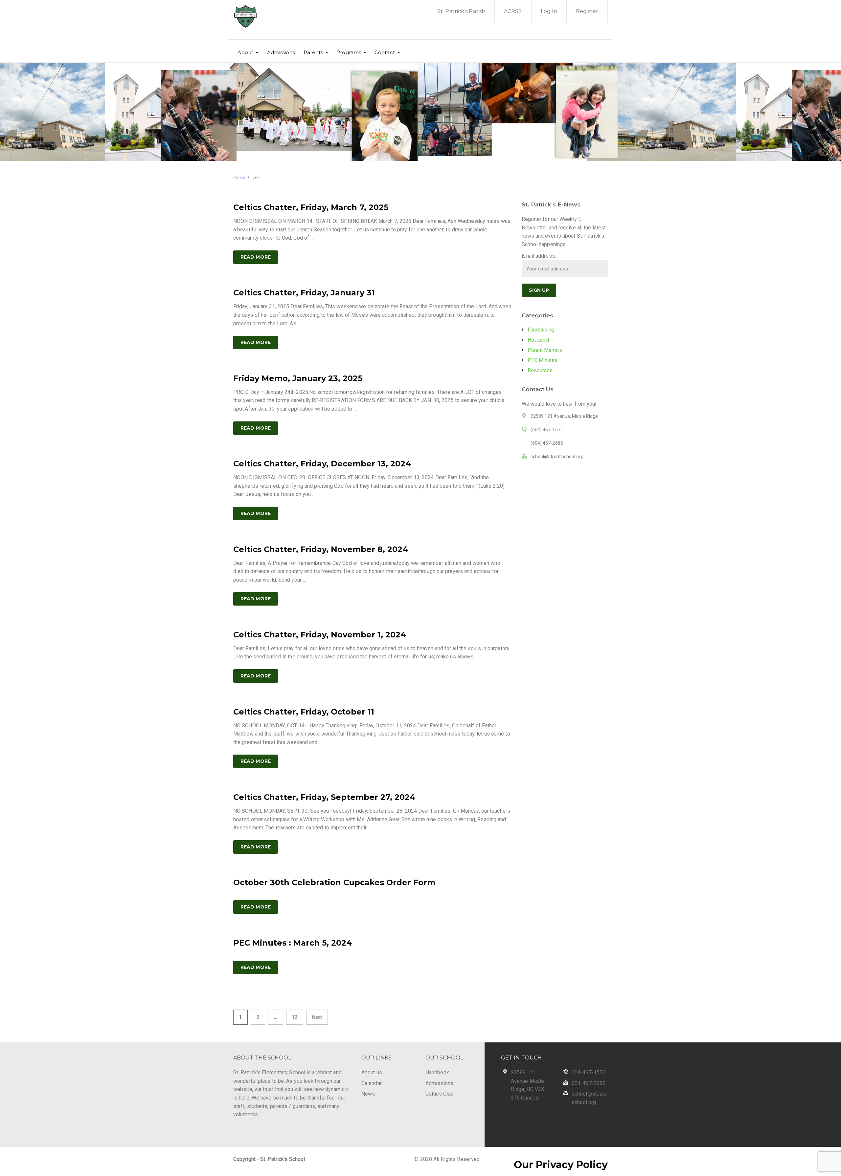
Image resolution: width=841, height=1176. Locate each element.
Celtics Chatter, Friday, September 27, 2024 (324, 797)
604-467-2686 (588, 1083)
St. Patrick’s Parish (461, 11)
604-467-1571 (588, 1072)
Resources (540, 370)
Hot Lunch (539, 340)
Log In (549, 11)
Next (317, 1017)
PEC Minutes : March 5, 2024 (292, 943)
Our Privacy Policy (561, 1165)
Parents (313, 52)
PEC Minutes (543, 360)
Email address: (539, 256)
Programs (348, 52)
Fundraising (541, 330)
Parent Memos (545, 350)
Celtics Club (439, 1094)
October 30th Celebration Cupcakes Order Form (334, 882)
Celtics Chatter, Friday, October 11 (303, 711)
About (246, 52)
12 (294, 1017)
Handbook (437, 1072)
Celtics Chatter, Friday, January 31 (304, 292)
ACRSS (513, 11)
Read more (255, 257)
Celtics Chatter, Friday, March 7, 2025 (310, 207)
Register (587, 11)
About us (371, 1072)
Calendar (371, 1083)
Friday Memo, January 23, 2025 (297, 378)
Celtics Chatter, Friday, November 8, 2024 (320, 549)
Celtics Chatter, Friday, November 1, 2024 (319, 634)
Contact (385, 52)
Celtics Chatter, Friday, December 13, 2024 (322, 463)
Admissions (281, 52)
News (368, 1094)
